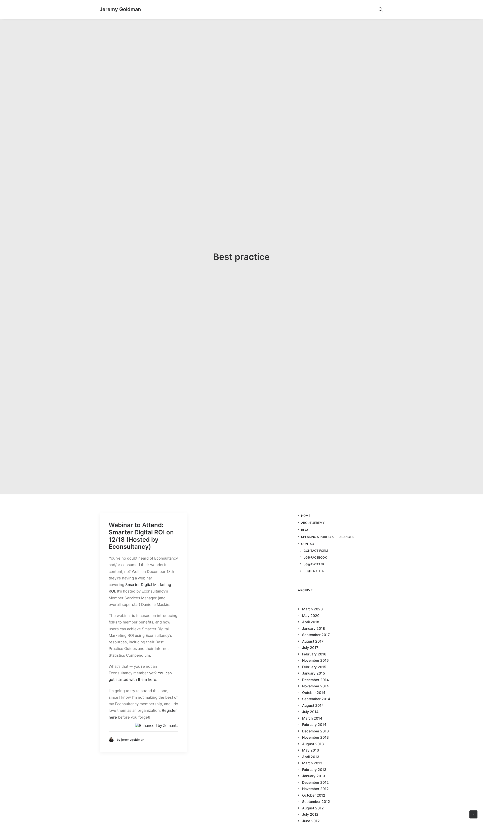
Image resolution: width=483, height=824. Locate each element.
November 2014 (315, 686)
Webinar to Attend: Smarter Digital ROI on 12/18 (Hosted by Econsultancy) (141, 535)
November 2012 (315, 789)
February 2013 (314, 769)
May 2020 (310, 615)
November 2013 (315, 737)
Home (305, 516)
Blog (305, 530)
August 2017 (313, 641)
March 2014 (312, 718)
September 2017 (316, 635)
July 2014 (310, 712)
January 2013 (313, 776)
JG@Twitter (314, 564)
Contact (308, 544)
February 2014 (314, 724)
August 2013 (313, 744)
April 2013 (310, 757)
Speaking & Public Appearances (327, 537)
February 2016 (314, 654)
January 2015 (313, 673)
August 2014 (313, 705)
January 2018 (313, 628)
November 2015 (315, 660)
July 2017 (310, 647)
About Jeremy (313, 523)
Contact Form (316, 551)
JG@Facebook (315, 557)
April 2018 (310, 622)
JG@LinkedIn (314, 571)
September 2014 (316, 699)
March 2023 (312, 609)
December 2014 (315, 680)
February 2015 (314, 667)
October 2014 (313, 692)
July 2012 (310, 814)
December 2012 (315, 782)
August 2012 (313, 808)
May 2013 (310, 750)
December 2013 (315, 731)
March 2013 (312, 763)
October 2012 (313, 795)
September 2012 (316, 801)
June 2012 (311, 821)
